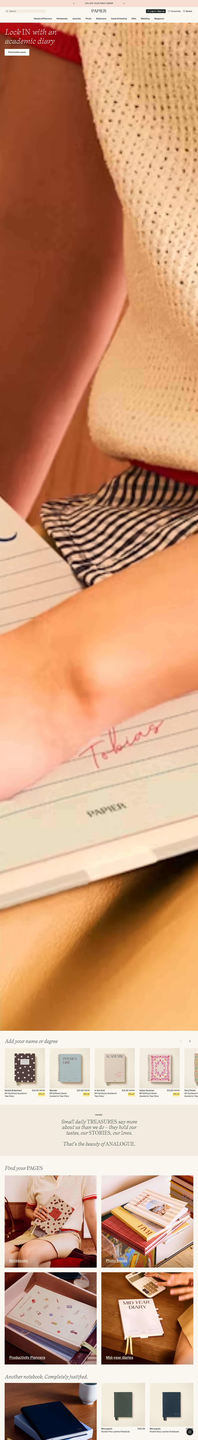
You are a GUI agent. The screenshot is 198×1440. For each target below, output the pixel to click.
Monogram (106, 1428)
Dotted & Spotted (13, 1090)
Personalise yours (17, 52)
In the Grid (100, 1090)
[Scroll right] (189, 1041)
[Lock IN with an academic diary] (99, 527)
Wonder (53, 1090)
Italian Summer (146, 1090)
